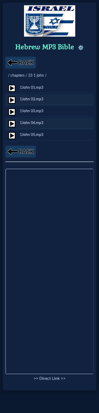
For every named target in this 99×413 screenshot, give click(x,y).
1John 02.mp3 (31, 99)
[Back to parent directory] (20, 62)
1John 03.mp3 (31, 111)
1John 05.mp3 (31, 135)
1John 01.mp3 (31, 88)
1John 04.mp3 (31, 123)
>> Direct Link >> (49, 378)
